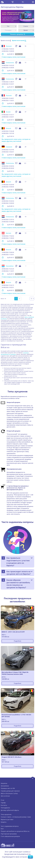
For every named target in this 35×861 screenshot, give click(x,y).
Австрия (8, 233)
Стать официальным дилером (10, 836)
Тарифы (3, 803)
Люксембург (10, 266)
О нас (2, 800)
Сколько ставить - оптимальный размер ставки (16, 817)
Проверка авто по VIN (8, 788)
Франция (9, 46)
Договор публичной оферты (10, 810)
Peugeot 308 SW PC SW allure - (12, 757)
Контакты (4, 805)
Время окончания (18, 40)
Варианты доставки (7, 819)
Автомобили (5, 786)
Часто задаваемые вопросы (10, 826)
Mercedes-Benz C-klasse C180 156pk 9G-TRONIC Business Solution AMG (15, 673)
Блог (2, 829)
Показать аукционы (17, 34)
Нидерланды (10, 62)
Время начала (5, 40)
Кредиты (3, 822)
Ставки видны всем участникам (13, 57)
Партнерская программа (9, 834)
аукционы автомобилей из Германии (15, 353)
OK (30, 857)
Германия (9, 147)
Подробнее (17, 641)
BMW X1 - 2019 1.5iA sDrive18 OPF (13, 632)
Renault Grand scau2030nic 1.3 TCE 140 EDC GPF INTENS (16, 715)
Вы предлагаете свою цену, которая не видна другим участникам (16, 140)
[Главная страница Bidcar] (2, 2)
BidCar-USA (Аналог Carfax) (9, 793)
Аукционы (4, 783)
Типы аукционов (6, 814)
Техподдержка (5, 808)
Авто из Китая (5, 796)
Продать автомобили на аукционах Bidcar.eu (15, 831)
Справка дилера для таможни (10, 791)
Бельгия (8, 128)
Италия (8, 112)
